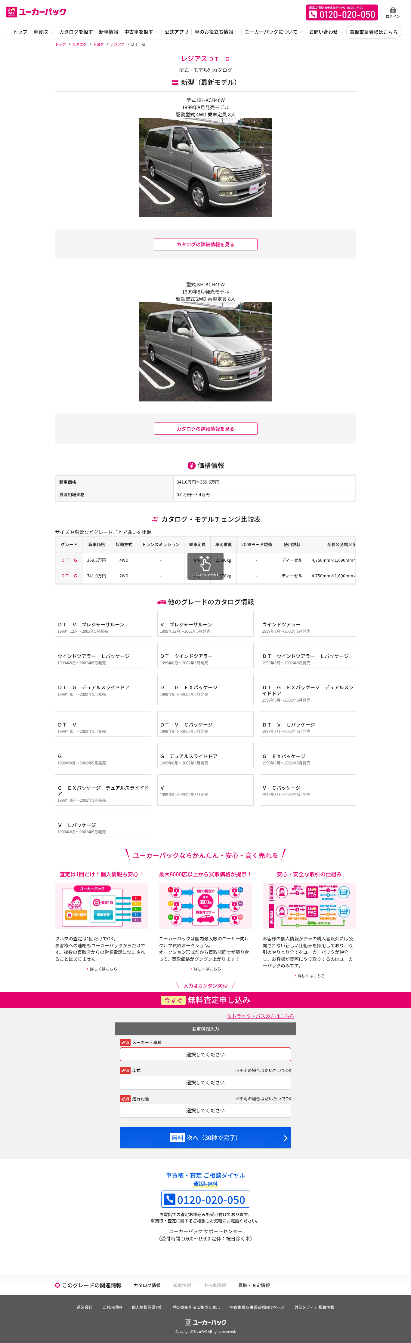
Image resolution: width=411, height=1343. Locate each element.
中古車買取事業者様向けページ (257, 1307)
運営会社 (84, 1307)
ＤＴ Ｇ (69, 560)
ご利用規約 (112, 1307)
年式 (136, 1070)
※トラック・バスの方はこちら (260, 1015)
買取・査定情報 (254, 1285)
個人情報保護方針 (147, 1307)
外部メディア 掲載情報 (314, 1307)
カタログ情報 (147, 1285)
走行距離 (140, 1099)
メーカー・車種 (147, 1042)
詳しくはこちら (103, 969)
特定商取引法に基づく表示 (196, 1307)
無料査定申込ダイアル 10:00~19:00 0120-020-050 (342, 12)
